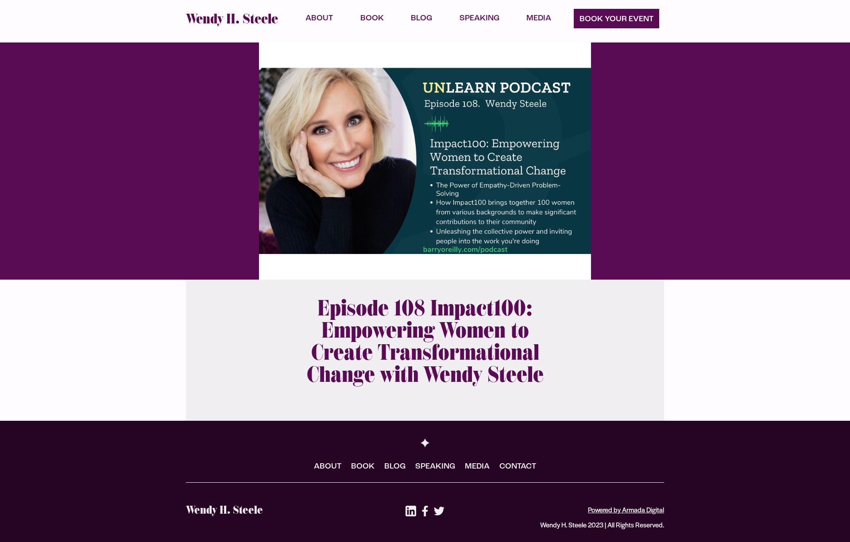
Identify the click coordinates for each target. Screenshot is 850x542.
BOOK (372, 19)
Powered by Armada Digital (626, 509)
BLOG (421, 19)
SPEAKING (479, 19)
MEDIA (538, 19)
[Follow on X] (439, 511)
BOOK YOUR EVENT (616, 19)
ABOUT (319, 19)
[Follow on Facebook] (425, 511)
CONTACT (517, 467)
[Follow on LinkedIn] (411, 511)
